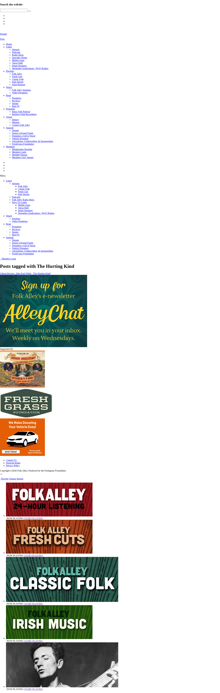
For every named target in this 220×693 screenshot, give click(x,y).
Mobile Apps (18, 60)
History (15, 119)
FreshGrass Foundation (23, 144)
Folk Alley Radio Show (23, 199)
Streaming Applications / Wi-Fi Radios (30, 68)
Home (9, 44)
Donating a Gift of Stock (23, 136)
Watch (9, 87)
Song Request (18, 84)
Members (10, 146)
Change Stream (16, 478)
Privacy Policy (13, 465)
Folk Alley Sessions (21, 90)
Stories (15, 103)
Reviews (16, 101)
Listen (9, 47)
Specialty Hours (19, 57)
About (9, 117)
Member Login (19, 152)
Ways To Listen (19, 202)
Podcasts (16, 52)
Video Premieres (20, 92)
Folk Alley (17, 74)
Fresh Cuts (17, 76)
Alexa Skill (17, 63)
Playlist (4, 478)
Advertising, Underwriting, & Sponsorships (32, 141)
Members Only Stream (22, 157)
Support (9, 127)
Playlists (10, 71)
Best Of (15, 106)
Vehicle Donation (20, 138)
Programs (10, 109)
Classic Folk (18, 79)
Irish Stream (17, 82)
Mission (15, 122)
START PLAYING (33, 518)
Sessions (16, 218)
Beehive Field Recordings (24, 114)
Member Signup (19, 154)
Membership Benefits (22, 149)
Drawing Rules (13, 463)
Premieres (16, 98)
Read (8, 95)
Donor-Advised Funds (22, 133)
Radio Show (18, 55)
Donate (15, 130)
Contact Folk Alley (21, 125)
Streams (15, 49)
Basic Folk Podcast (21, 111)
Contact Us (11, 460)
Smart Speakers (19, 65)
